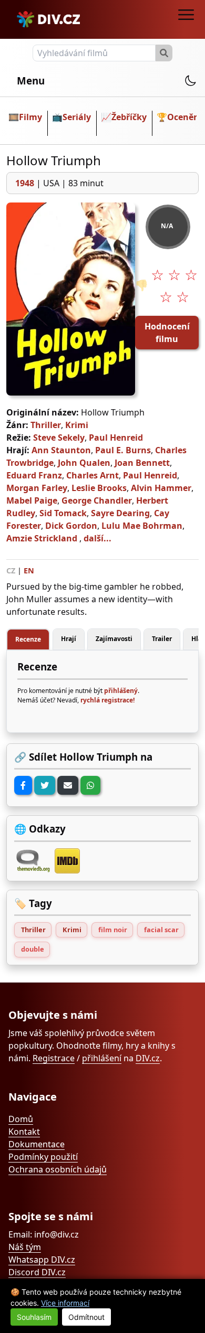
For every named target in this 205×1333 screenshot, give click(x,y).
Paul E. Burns (123, 450)
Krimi (76, 425)
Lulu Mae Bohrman (141, 525)
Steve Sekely (59, 437)
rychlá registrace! (107, 700)
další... (97, 538)
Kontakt (24, 1131)
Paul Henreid (116, 437)
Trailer (162, 638)
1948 (24, 183)
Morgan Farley (36, 488)
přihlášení (101, 1058)
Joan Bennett (142, 462)
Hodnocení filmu (167, 333)
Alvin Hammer (161, 488)
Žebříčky (129, 117)
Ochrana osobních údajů (57, 1169)
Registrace (54, 1058)
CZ (10, 570)
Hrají (68, 638)
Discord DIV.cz (37, 1272)
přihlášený (121, 690)
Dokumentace (36, 1144)
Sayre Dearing (120, 513)
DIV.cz (148, 1058)
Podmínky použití (43, 1157)
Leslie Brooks (99, 488)
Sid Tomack (63, 513)
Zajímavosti (114, 638)
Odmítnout (86, 1317)
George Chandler (97, 500)
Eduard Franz (34, 475)
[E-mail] (67, 785)
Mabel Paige (31, 500)
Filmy (30, 117)
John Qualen (84, 462)
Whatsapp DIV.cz (41, 1259)
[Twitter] (44, 785)
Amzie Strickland (41, 538)
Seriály (77, 117)
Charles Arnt (92, 475)
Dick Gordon (71, 525)
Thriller (45, 425)
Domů (20, 1119)
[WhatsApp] (90, 785)
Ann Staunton (61, 450)
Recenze (28, 639)
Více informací (65, 1302)
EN (29, 570)
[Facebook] (23, 785)
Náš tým (24, 1247)
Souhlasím (34, 1317)
